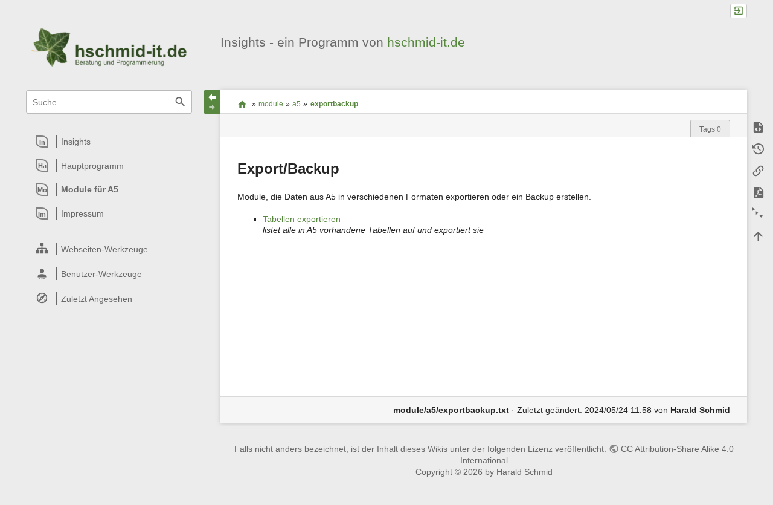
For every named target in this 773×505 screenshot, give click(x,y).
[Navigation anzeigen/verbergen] (212, 102)
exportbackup (334, 104)
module (270, 104)
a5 (296, 104)
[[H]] (109, 47)
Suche (179, 102)
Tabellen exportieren (302, 219)
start (242, 104)
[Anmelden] (738, 11)
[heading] (109, 141)
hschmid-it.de (426, 42)
